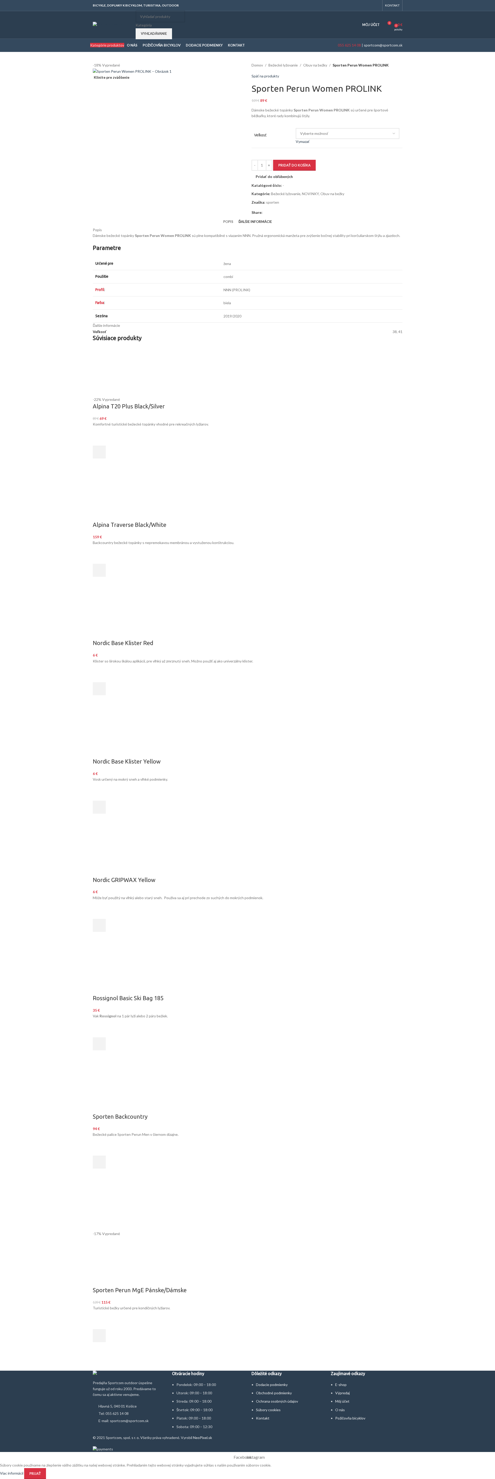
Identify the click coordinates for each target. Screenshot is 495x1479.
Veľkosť (260, 135)
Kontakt (262, 1418)
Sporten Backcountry (120, 1116)
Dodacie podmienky (272, 1384)
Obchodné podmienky (274, 1393)
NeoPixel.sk (202, 1437)
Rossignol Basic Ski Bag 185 (128, 998)
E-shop (341, 1384)
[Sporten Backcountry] (97, 1087)
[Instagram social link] (376, 5)
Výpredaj (342, 1393)
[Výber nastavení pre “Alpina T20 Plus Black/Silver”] (99, 452)
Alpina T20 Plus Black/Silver (129, 406)
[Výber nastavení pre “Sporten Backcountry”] (99, 1162)
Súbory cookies (268, 1410)
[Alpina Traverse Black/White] (117, 495)
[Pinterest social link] (278, 212)
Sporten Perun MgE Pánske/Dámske (140, 1290)
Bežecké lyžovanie (283, 65)
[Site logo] (113, 24)
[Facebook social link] (369, 5)
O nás (340, 1410)
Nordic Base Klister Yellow (127, 761)
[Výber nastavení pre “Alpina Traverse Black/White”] (99, 570)
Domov (257, 65)
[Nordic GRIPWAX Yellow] (117, 850)
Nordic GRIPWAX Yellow (124, 880)
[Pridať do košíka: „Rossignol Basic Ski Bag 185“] (99, 1043)
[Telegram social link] (290, 212)
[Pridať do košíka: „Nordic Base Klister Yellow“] (99, 807)
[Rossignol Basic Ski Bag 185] (126, 969)
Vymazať (302, 141)
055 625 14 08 (349, 45)
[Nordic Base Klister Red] (117, 614)
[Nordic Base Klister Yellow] (117, 732)
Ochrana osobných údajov (277, 1401)
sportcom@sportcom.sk (383, 45)
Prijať (35, 1473)
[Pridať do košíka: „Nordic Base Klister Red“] (99, 688)
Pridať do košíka (294, 165)
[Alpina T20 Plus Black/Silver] (247, 371)
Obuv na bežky (315, 65)
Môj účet (342, 1401)
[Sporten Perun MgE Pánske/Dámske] (98, 1206)
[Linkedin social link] (284, 212)
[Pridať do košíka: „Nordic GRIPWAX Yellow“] (99, 925)
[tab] (228, 221)
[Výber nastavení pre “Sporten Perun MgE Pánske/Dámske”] (99, 1335)
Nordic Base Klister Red (123, 643)
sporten (272, 202)
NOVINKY (310, 193)
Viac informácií (12, 1473)
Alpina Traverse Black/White (129, 524)
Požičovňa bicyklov (350, 1418)
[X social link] (272, 212)
